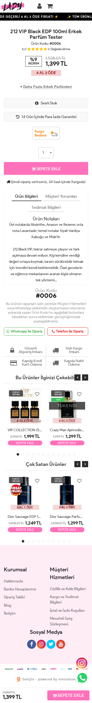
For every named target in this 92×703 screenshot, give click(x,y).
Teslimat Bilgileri (46, 207)
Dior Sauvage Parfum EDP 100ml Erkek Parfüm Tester (67, 517)
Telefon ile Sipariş (70, 331)
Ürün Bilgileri (26, 196)
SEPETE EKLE (48, 168)
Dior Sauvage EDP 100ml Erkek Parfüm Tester (25, 517)
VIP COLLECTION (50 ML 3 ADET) (25, 430)
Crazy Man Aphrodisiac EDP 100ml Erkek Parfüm (67, 430)
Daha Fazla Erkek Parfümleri (47, 87)
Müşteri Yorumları (61, 196)
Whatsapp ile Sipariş (26, 331)
